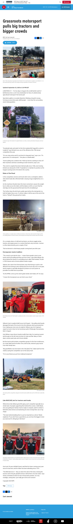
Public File (43, 509)
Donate (67, 2)
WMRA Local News (30, 509)
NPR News (9, 485)
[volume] (8, 7)
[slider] (10, 7)
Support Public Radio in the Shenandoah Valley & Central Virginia (32, 513)
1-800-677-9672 (44, 512)
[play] (4, 7)
